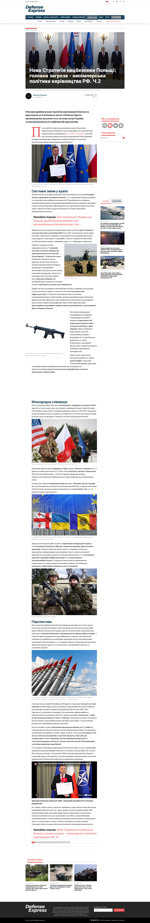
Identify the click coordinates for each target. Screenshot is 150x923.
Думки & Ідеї (34, 30)
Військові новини (45, 842)
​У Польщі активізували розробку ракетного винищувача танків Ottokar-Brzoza (61, 886)
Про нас (40, 21)
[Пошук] (122, 17)
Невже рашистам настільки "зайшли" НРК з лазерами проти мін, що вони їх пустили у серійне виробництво (111, 250)
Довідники (70, 21)
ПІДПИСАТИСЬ (119, 910)
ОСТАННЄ (106, 201)
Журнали (61, 21)
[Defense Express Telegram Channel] (123, 2)
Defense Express (40, 95)
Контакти (99, 21)
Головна (28, 30)
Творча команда (50, 21)
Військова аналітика (56, 842)
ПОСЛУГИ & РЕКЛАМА (105, 920)
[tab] (105, 201)
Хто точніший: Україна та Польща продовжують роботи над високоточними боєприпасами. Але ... (62, 220)
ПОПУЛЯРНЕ (116, 201)
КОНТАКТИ (121, 920)
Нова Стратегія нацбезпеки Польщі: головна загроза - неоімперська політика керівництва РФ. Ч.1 (65, 833)
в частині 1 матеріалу (75, 134)
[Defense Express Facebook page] (114, 2)
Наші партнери (88, 21)
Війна (37, 842)
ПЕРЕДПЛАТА (114, 920)
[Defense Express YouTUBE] (117, 2)
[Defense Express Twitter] (120, 2)
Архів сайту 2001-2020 (113, 21)
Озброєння (66, 842)
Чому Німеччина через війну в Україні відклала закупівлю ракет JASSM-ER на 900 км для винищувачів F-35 (111, 275)
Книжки (78, 21)
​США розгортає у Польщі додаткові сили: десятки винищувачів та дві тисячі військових (83, 887)
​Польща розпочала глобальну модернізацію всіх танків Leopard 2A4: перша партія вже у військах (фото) (37, 887)
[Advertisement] (89, 9)
